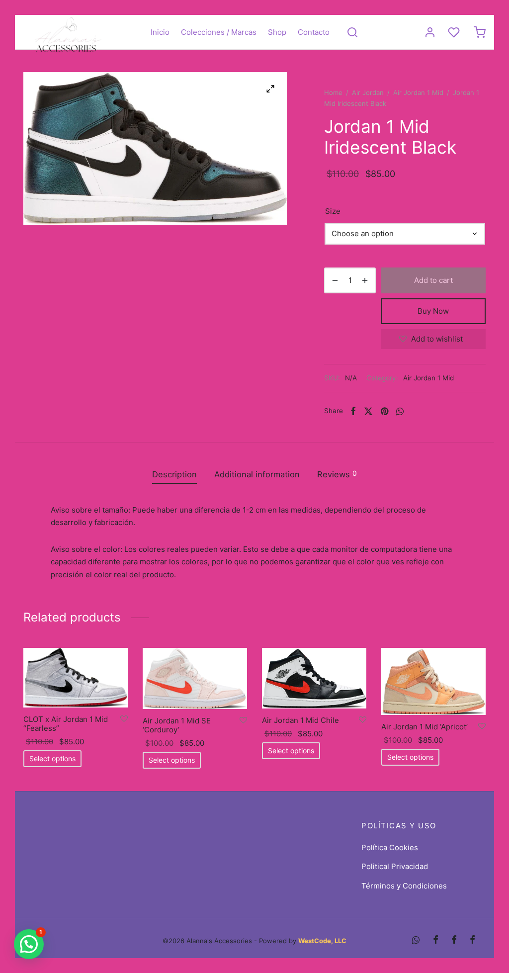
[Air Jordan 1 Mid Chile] (314, 678)
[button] (29, 944)
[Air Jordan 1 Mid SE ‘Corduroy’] (195, 678)
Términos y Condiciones (404, 885)
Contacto (314, 32)
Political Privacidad (394, 866)
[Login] (430, 32)
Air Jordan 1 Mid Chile (300, 720)
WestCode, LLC (322, 941)
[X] (368, 410)
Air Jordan (368, 92)
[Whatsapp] (400, 410)
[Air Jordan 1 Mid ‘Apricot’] (433, 681)
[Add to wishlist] (124, 719)
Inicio (160, 32)
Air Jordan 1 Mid (418, 92)
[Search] (352, 32)
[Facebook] (353, 410)
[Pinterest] (384, 410)
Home (333, 92)
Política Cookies (389, 847)
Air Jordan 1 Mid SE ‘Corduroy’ (177, 725)
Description (174, 474)
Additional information (257, 474)
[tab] (174, 474)
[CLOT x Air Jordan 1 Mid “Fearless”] (75, 678)
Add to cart (433, 280)
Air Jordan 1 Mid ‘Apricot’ (424, 726)
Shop (277, 32)
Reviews (337, 474)
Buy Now (433, 311)
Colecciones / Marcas (218, 32)
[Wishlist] (455, 32)
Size (332, 211)
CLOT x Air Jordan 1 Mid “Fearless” (65, 723)
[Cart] (480, 32)
